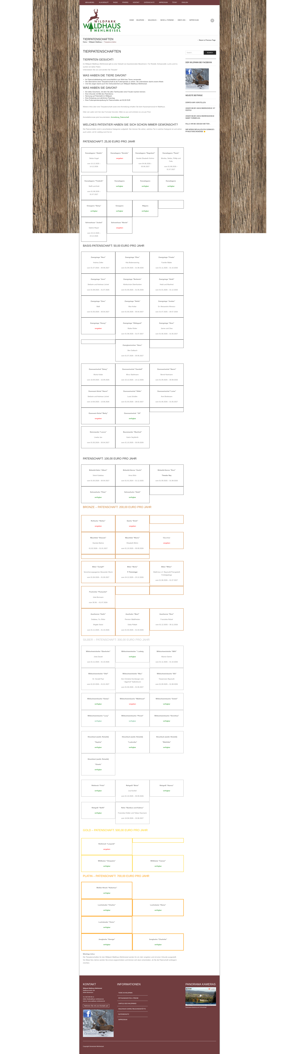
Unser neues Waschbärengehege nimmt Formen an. (199, 117)
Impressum (163, 2)
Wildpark (140, 20)
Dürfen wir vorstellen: (195, 102)
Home (131, 20)
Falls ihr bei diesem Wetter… (198, 124)
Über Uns (181, 20)
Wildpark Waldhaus (95, 42)
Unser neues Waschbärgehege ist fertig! (200, 109)
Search (210, 53)
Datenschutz (149, 2)
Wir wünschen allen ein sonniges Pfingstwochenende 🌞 (199, 130)
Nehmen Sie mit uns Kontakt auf (96, 1006)
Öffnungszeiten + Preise (128, 998)
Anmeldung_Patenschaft (120, 117)
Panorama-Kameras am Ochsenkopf (195, 1007)
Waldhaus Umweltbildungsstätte (132, 1009)
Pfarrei (125, 2)
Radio (115, 2)
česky (174, 2)
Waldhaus (152, 20)
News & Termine (167, 20)
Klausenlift (104, 2)
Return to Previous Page (207, 40)
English (185, 2)
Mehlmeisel (89, 2)
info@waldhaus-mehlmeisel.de (95, 999)
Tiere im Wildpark (125, 993)
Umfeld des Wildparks (127, 1003)
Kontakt (136, 2)
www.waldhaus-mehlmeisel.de (96, 1001)
